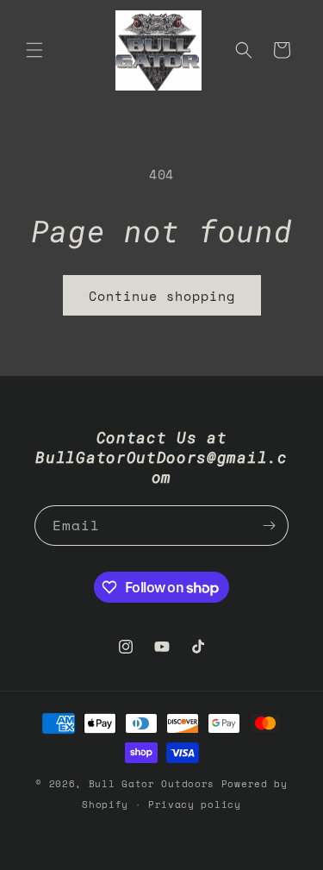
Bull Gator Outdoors (155, 784)
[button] (34, 50)
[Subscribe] (269, 525)
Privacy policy (194, 804)
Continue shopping (162, 295)
